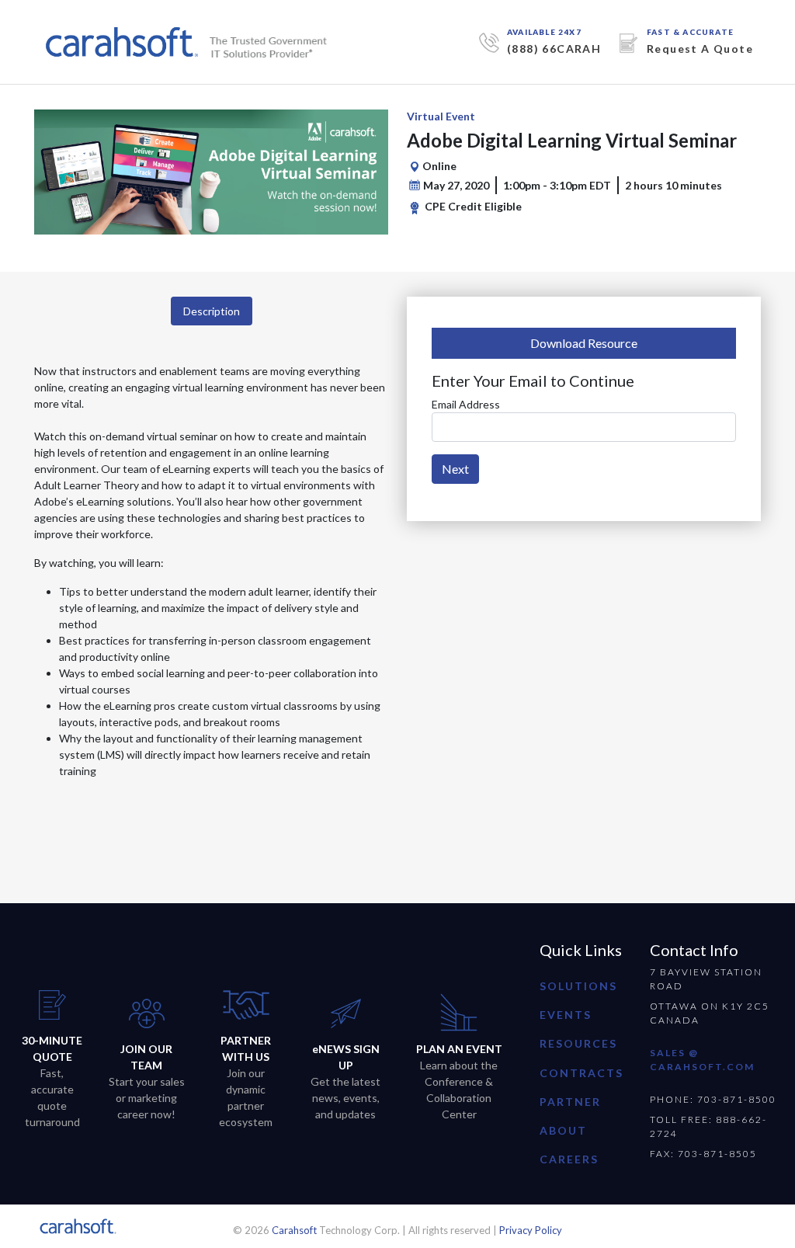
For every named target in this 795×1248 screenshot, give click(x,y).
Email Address (466, 404)
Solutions (578, 985)
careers (569, 1159)
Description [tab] (211, 311)
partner (570, 1101)
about (563, 1130)
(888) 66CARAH (554, 48)
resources (578, 1043)
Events (566, 1014)
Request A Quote (700, 48)
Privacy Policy (530, 1230)
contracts (581, 1072)
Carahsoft (294, 1230)
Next (455, 468)
